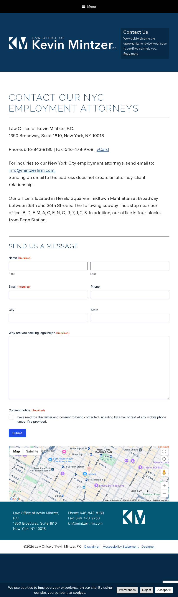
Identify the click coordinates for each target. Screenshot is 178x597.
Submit (17, 433)
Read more (130, 53)
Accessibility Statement (121, 546)
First (12, 273)
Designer (148, 546)
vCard (103, 149)
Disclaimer (92, 546)
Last (93, 273)
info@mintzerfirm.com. (32, 170)
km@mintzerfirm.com (85, 523)
